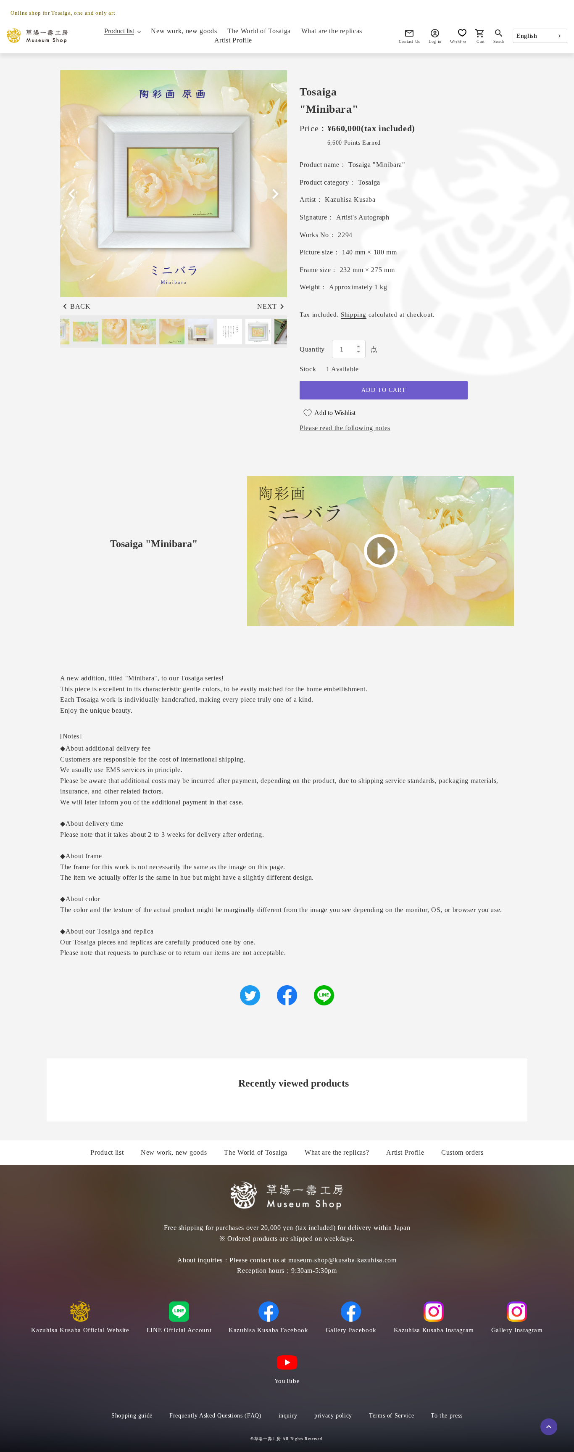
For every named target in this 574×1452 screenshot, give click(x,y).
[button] (275, 194)
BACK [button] (80, 306)
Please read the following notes (345, 427)
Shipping (353, 314)
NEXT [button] (267, 306)
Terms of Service (391, 1415)
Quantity (312, 349)
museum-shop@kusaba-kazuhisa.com (342, 1260)
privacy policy (333, 1415)
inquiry (288, 1415)
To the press (447, 1415)
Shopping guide (132, 1415)
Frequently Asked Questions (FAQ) (215, 1415)
